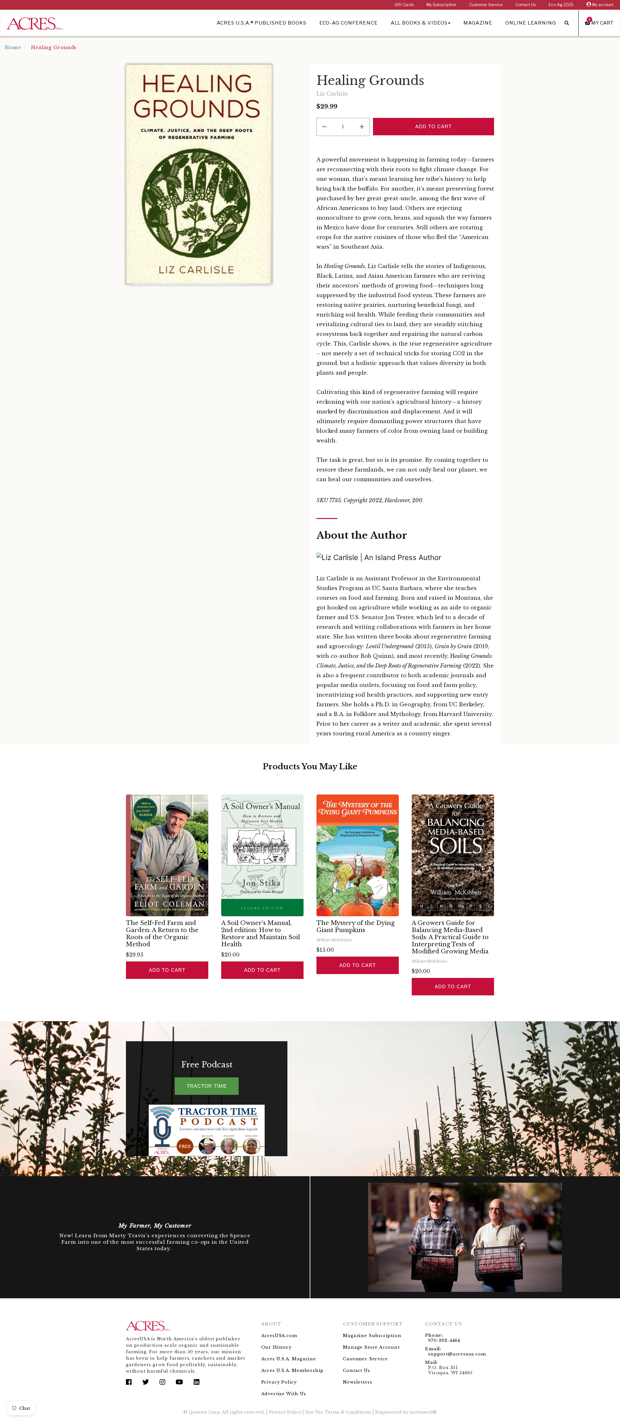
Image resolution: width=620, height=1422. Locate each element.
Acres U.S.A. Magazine (288, 1359)
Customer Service (485, 4)
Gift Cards (404, 4)
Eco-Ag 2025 (561, 4)
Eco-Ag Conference (348, 23)
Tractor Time (207, 1086)
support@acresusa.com (457, 1354)
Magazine (477, 23)
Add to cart (167, 970)
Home (13, 47)
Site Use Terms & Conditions (338, 1412)
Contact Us (525, 4)
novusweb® (423, 1412)
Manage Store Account (371, 1347)
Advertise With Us (283, 1393)
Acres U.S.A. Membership (292, 1370)
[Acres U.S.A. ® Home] (35, 22)
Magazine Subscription (372, 1335)
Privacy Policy (279, 1382)
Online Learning (530, 23)
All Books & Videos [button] (419, 23)
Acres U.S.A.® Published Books (261, 23)
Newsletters (357, 1382)
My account (602, 4)
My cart (601, 23)
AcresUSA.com (279, 1335)
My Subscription (441, 4)
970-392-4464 (444, 1340)
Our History (276, 1347)
